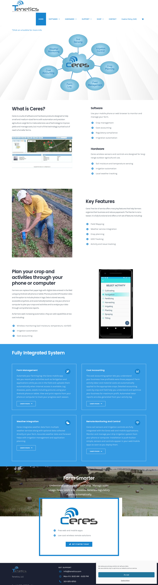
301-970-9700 (70, 581)
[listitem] (54, 51)
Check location (117, 580)
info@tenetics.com (72, 571)
